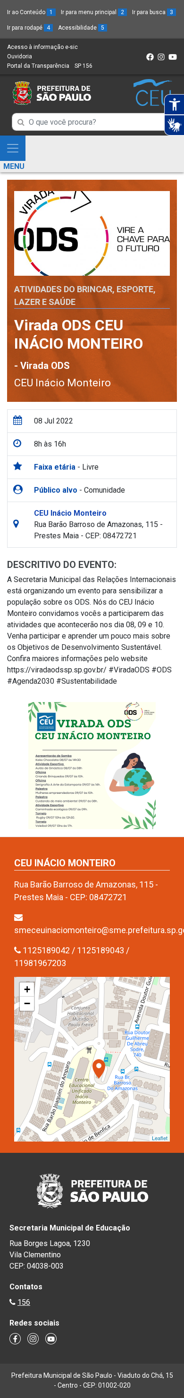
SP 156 (83, 66)
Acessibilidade (81, 27)
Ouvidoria (19, 56)
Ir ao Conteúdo (30, 12)
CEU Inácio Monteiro (62, 383)
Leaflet (159, 1138)
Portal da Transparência (38, 66)
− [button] (27, 1003)
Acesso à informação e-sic (42, 47)
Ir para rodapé (28, 27)
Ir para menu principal (92, 12)
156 (23, 1302)
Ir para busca (152, 12)
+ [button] (27, 989)
